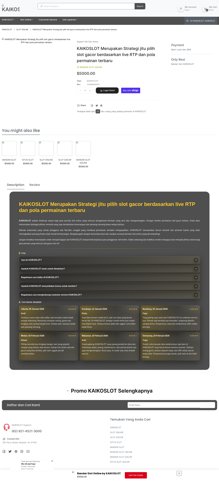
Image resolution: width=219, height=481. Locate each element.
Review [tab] (34, 185)
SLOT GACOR (64, 160)
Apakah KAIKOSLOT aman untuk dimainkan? (43, 269)
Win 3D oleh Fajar (28, 464)
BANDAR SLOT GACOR (121, 457)
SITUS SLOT (28, 160)
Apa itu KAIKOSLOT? (31, 260)
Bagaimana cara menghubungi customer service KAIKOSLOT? (51, 295)
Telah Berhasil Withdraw (30, 461)
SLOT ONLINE (22, 29)
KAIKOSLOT (7, 29)
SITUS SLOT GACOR (120, 462)
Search (140, 6)
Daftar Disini (136, 475)
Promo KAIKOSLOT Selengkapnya (111, 391)
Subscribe (207, 405)
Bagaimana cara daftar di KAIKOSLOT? (40, 277)
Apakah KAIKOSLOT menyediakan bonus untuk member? (49, 286)
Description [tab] (15, 185)
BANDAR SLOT (9, 160)
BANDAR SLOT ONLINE (121, 452)
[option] (9, 156)
